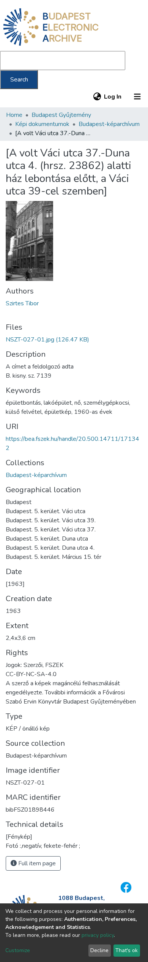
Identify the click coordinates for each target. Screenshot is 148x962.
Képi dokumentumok (42, 124)
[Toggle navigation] (137, 96)
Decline (99, 950)
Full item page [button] (36, 863)
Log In (113, 97)
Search (19, 79)
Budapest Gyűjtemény (61, 115)
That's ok (126, 950)
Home (14, 115)
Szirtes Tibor (22, 303)
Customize (17, 950)
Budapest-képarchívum (109, 124)
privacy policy (98, 935)
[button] (97, 96)
